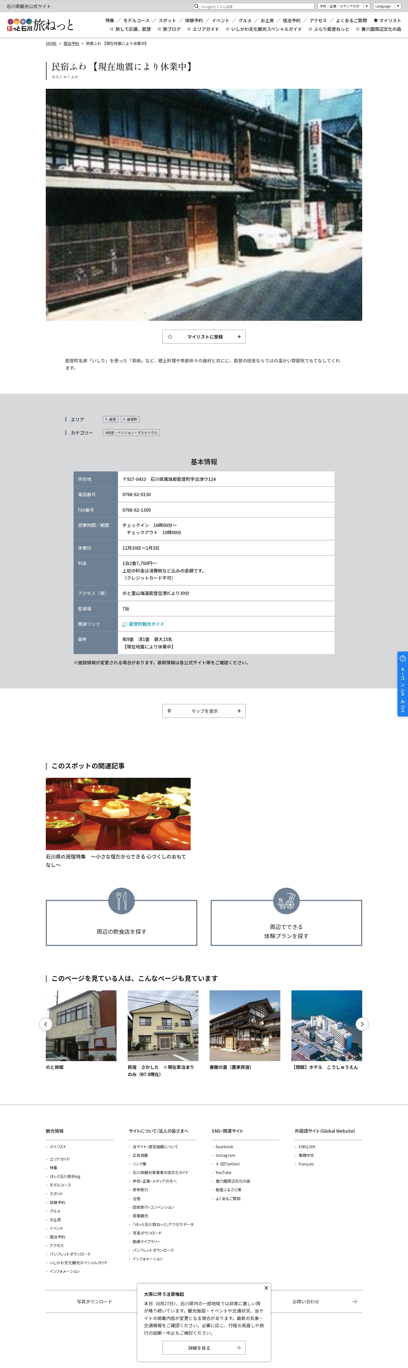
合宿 (136, 1198)
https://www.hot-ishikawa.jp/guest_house (118, 823)
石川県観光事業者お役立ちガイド (160, 1172)
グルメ (245, 20)
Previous (45, 1024)
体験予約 (194, 20)
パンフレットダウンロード (70, 1254)
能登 (112, 419)
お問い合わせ (306, 1301)
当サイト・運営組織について (155, 1146)
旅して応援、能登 (133, 29)
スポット (167, 20)
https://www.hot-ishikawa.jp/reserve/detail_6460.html (326, 1030)
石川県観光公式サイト (40, 25)
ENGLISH (307, 1146)
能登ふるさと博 (228, 1189)
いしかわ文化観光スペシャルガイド (266, 29)
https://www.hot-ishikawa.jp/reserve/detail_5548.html (245, 1030)
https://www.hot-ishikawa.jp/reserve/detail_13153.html (81, 1030)
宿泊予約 (292, 20)
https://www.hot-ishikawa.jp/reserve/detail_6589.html (163, 1034)
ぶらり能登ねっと (331, 29)
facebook (224, 1146)
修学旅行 (140, 1189)
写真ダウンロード (147, 1233)
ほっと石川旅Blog (65, 1176)
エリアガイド (206, 29)
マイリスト (390, 20)
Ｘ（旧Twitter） (228, 1164)
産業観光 (140, 1215)
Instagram (225, 1155)
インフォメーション (65, 1271)
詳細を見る (199, 1347)
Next (362, 1024)
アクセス (318, 20)
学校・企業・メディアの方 (339, 6)
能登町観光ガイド (147, 623)
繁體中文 (306, 1155)
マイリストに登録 (205, 336)
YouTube (223, 1172)
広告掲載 (140, 1155)
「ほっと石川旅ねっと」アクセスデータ (163, 1224)
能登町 (132, 419)
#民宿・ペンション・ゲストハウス (131, 432)
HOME (51, 43)
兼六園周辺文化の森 (381, 29)
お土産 (267, 20)
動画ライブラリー (147, 1241)
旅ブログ (172, 29)
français (306, 1164)
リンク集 (140, 1164)
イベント (221, 20)
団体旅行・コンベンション (153, 1207)
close (266, 1288)
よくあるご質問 (351, 20)
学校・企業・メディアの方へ (155, 1181)
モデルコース (136, 20)
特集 (109, 20)
